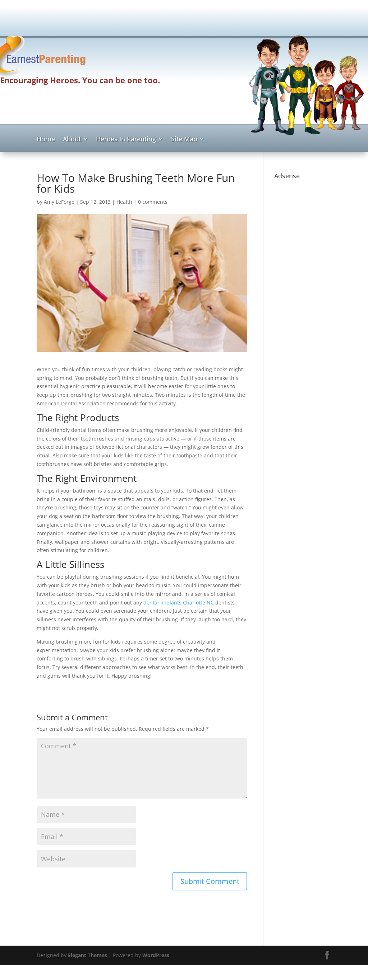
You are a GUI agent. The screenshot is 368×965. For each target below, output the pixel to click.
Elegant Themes (87, 955)
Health (124, 201)
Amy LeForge (59, 201)
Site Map (184, 139)
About (72, 139)
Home (46, 139)
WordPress (155, 955)
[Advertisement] (184, 16)
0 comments (152, 201)
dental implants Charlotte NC (178, 602)
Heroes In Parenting (126, 139)
